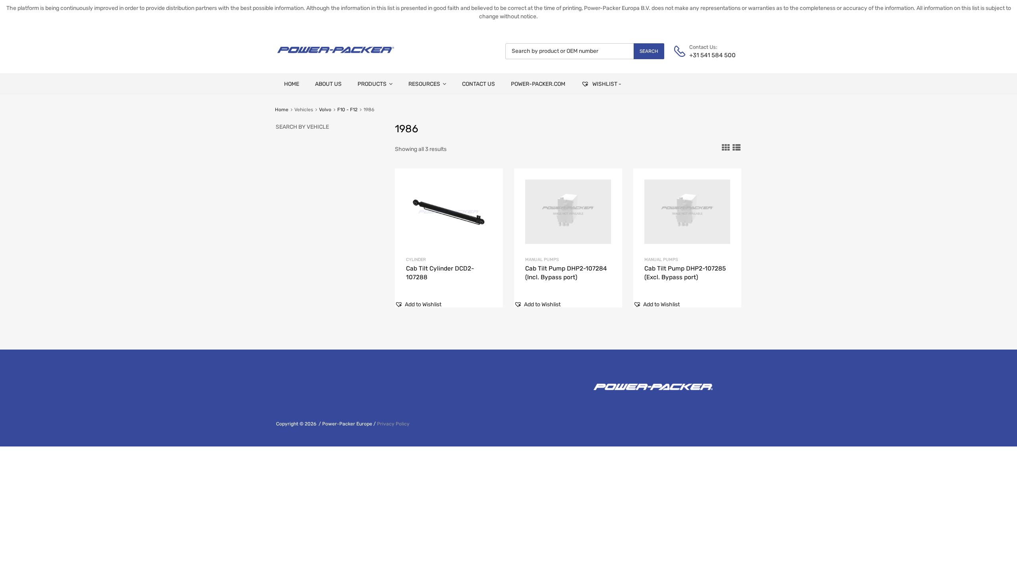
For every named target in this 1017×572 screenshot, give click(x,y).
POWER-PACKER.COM (538, 84)
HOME (291, 84)
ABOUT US (328, 84)
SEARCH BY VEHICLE (302, 127)
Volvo (325, 109)
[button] (418, 304)
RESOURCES (424, 84)
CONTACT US (478, 84)
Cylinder (416, 259)
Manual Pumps (542, 259)
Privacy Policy (393, 424)
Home (281, 109)
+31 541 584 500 (708, 55)
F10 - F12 (347, 109)
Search (649, 51)
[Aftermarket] (335, 56)
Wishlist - (606, 84)
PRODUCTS (372, 84)
